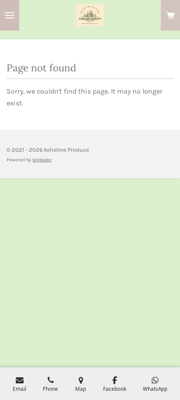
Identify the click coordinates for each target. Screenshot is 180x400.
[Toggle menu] (9, 15)
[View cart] (170, 15)
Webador (42, 160)
